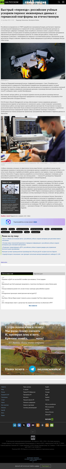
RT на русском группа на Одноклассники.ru (38, 425)
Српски (47, 400)
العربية (46, 394)
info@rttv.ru (38, 447)
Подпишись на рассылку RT (51, 425)
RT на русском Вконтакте (19, 425)
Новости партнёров (28, 405)
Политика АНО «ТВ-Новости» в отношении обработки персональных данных (33, 449)
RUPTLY (47, 409)
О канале (25, 389)
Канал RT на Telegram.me (14, 425)
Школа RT (48, 414)
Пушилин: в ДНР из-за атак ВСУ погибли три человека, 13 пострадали (23, 279)
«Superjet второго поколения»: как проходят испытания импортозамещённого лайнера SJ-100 (31, 254)
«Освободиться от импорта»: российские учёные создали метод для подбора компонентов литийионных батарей (10, 198)
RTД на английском (50, 404)
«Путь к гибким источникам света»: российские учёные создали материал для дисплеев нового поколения (31, 239)
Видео (3, 415)
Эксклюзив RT (35, 232)
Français (47, 392)
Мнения (3, 407)
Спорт (3, 400)
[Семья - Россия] (35, 2)
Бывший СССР (5, 394)
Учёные (27, 232)
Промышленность (17, 232)
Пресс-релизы (27, 387)
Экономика (4, 397)
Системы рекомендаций (30, 407)
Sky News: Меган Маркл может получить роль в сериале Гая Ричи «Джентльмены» (27, 298)
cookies (37, 466)
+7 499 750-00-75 (60, 445)
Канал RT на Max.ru (28, 425)
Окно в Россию (49, 412)
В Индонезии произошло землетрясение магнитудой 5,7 (19, 293)
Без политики (5, 405)
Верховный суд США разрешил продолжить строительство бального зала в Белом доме (29, 284)
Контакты (25, 397)
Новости (3, 387)
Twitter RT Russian (24, 425)
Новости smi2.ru (4, 262)
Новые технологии (57, 229)
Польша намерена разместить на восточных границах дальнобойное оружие (26, 289)
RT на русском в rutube (33, 425)
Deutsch (47, 389)
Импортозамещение (36, 229)
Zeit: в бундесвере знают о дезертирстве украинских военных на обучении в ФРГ (27, 303)
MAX (35, 222)
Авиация (4, 229)
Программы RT (27, 394)
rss (47, 425)
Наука (47, 229)
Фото (2, 413)
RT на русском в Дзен (42, 425)
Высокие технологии (22, 229)
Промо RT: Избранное (29, 392)
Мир (2, 389)
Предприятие (5, 232)
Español (47, 397)
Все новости (33, 305)
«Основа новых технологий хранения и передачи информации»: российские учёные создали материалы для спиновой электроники (30, 244)
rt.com (13, 443)
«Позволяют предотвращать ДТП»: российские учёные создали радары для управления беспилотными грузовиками (29, 248)
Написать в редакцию (29, 402)
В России (11, 229)
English (47, 387)
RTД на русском (49, 407)
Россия (3, 392)
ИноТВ (3, 410)
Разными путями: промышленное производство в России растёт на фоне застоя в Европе (29, 251)
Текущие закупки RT (28, 400)
